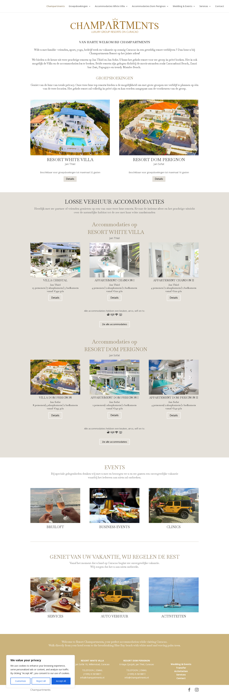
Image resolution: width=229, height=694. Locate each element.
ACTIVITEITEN (173, 616)
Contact (219, 6)
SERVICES (55, 616)
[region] (40, 671)
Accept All (61, 680)
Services (203, 6)
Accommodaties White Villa (110, 6)
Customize (20, 680)
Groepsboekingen (78, 6)
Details (70, 179)
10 (67, 388)
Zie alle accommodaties (114, 324)
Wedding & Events (182, 6)
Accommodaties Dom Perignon (149, 6)
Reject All (41, 680)
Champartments (55, 6)
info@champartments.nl (92, 677)
